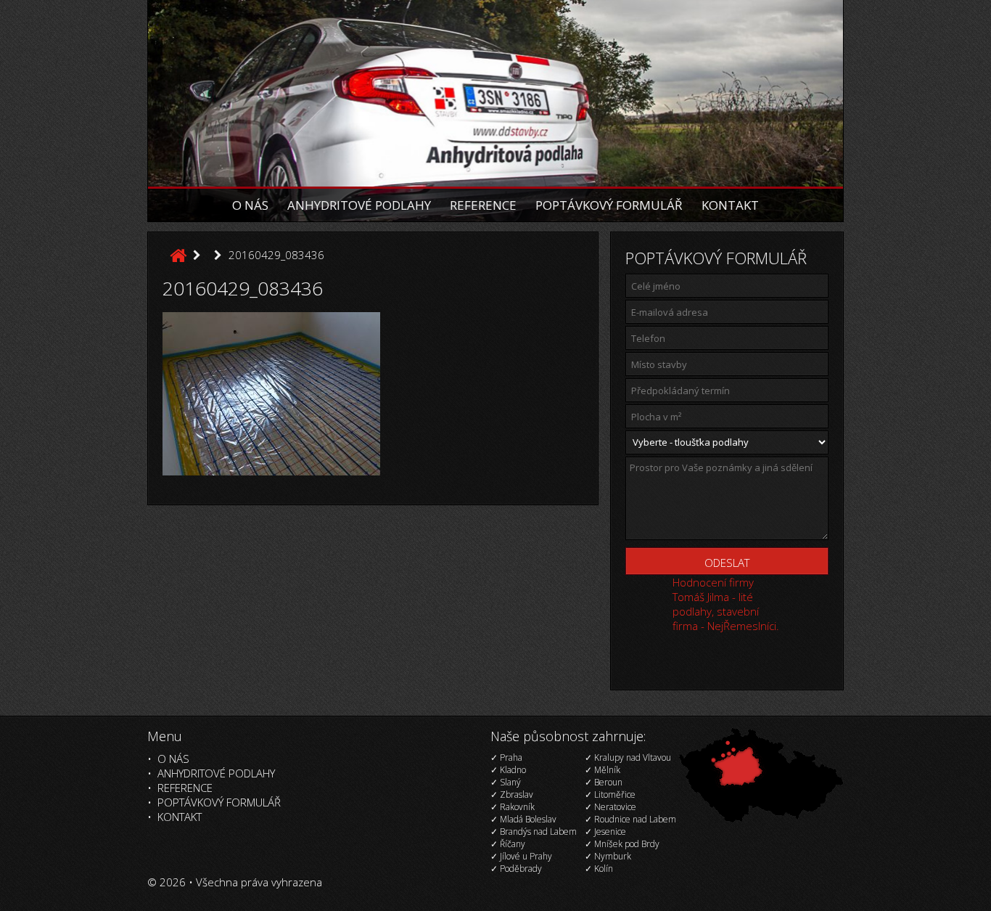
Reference (483, 205)
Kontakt (730, 205)
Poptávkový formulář (609, 205)
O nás (250, 205)
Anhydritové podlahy (359, 205)
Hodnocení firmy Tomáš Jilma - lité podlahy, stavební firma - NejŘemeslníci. (726, 604)
